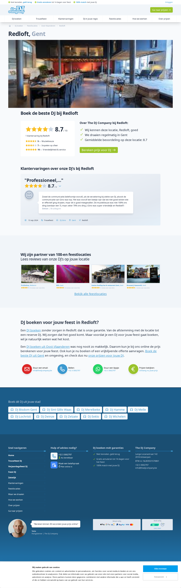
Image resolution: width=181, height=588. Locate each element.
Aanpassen (159, 577)
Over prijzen (14, 505)
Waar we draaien (16, 494)
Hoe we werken (15, 499)
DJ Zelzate (70, 416)
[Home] (16, 9)
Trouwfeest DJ (15, 461)
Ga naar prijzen (15, 511)
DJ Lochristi (22, 416)
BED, (59, 285)
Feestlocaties (14, 488)
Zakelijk (12, 477)
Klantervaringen (15, 483)
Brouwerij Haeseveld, (136, 285)
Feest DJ (12, 472)
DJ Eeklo (93, 416)
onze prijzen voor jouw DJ (106, 355)
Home (11, 455)
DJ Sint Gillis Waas (58, 409)
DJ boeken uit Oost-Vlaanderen (48, 346)
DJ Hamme (117, 409)
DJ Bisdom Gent (25, 409)
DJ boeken (33, 330)
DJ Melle (140, 409)
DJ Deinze (47, 416)
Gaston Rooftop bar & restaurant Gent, (107, 285)
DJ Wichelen (117, 416)
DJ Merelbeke (90, 409)
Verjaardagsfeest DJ (17, 466)
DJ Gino (62, 220)
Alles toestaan (160, 569)
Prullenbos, (28, 285)
